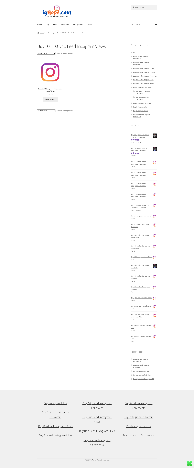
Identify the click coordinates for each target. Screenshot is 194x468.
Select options (50, 100)
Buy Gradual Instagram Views (143, 84)
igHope (92, 460)
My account (65, 24)
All (134, 53)
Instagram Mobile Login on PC (143, 379)
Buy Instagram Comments (142, 87)
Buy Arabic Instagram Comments (143, 92)
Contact (89, 24)
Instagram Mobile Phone (141, 371)
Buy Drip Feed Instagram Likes (143, 68)
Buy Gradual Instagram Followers (145, 76)
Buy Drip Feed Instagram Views (144, 72)
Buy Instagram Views (140, 111)
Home (39, 24)
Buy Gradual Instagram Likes (143, 80)
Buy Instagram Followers (142, 103)
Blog (55, 24)
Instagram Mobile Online (142, 375)
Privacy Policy (78, 24)
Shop (47, 24)
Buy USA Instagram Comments (142, 98)
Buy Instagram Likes (140, 107)
